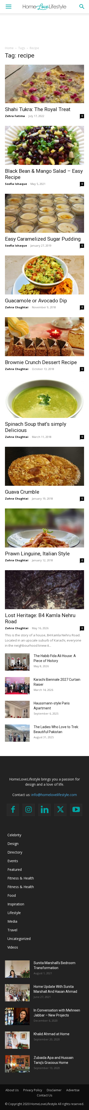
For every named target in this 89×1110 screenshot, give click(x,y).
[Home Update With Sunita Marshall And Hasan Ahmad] (17, 992)
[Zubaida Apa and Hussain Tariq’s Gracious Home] (17, 1063)
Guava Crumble (22, 492)
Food (11, 895)
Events (12, 860)
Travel (12, 930)
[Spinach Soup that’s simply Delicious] (44, 398)
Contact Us (44, 1095)
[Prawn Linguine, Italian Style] (44, 527)
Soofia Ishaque (16, 184)
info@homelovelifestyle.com (54, 794)
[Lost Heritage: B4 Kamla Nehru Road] (44, 589)
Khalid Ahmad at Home (51, 1034)
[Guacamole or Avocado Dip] (44, 274)
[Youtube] (76, 810)
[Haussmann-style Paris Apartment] (17, 709)
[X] (60, 810)
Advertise (73, 1090)
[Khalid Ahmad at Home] (17, 1040)
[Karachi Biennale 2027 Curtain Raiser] (17, 685)
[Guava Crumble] (44, 466)
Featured (14, 869)
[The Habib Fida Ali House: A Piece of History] (17, 662)
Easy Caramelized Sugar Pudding (43, 239)
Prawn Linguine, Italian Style (37, 554)
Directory (14, 852)
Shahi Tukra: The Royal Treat (37, 109)
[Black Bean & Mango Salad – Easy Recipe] (44, 145)
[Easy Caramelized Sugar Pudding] (44, 213)
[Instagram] (28, 810)
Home (9, 48)
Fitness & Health (20, 878)
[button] (8, 6)
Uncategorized (19, 938)
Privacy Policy (32, 1090)
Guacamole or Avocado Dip (36, 301)
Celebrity (14, 835)
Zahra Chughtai (16, 307)
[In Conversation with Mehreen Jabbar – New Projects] (17, 1016)
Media (12, 921)
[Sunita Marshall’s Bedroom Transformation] (17, 969)
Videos (12, 947)
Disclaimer (54, 1090)
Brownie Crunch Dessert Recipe (41, 362)
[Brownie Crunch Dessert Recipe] (44, 336)
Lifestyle (14, 912)
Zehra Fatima (15, 116)
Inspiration (15, 904)
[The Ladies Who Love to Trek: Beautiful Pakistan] (17, 733)
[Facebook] (13, 810)
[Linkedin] (44, 810)
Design (13, 843)
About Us (12, 1090)
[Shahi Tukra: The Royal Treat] (44, 83)
